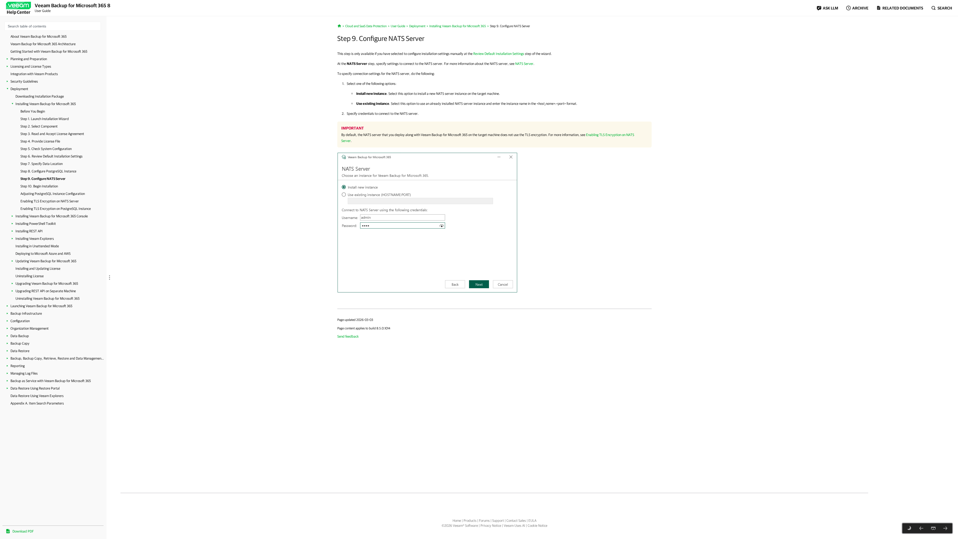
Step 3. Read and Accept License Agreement (52, 134)
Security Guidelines (24, 81)
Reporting (17, 366)
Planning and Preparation (28, 59)
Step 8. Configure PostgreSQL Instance (48, 171)
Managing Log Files (24, 373)
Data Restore (19, 351)
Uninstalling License (29, 276)
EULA (532, 521)
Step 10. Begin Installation (39, 186)
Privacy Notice (490, 526)
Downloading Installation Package (39, 96)
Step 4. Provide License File (40, 141)
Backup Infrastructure (26, 313)
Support (498, 521)
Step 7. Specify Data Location (41, 164)
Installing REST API (29, 231)
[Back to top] (933, 528)
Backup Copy (19, 343)
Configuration (20, 321)
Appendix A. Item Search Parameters (37, 403)
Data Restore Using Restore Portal (35, 388)
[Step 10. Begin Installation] (945, 528)
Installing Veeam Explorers (34, 239)
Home (457, 521)
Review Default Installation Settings (498, 54)
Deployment (19, 89)
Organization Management (29, 328)
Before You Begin (32, 111)
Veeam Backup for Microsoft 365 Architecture (43, 44)
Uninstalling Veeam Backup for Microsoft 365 (47, 298)
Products (470, 521)
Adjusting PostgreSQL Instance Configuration (52, 194)
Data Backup (19, 336)
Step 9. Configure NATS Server (42, 179)
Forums (484, 521)
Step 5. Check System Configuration (46, 149)
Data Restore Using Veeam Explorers (37, 396)
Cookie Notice (537, 526)
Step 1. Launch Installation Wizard (44, 119)
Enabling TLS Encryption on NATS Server (49, 201)
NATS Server (524, 64)
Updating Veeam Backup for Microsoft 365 (45, 261)
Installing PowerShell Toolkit (35, 224)
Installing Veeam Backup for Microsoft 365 (45, 104)
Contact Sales (516, 521)
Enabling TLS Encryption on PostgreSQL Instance (55, 209)
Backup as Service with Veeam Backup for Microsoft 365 (50, 381)
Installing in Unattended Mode (37, 246)
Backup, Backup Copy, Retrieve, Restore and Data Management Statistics (57, 358)
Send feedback (348, 336)
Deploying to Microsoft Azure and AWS (43, 254)
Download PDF (23, 531)
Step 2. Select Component (39, 126)
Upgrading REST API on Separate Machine (45, 291)
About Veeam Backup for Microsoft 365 (38, 36)
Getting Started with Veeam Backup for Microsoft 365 (48, 51)
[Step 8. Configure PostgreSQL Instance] (921, 528)
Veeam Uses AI (514, 526)
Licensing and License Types (30, 66)
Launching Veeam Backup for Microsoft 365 (41, 306)
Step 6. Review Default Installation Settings (51, 156)
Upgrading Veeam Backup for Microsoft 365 (46, 283)
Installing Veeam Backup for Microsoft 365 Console (51, 216)
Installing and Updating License (37, 268)
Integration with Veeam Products (34, 74)
